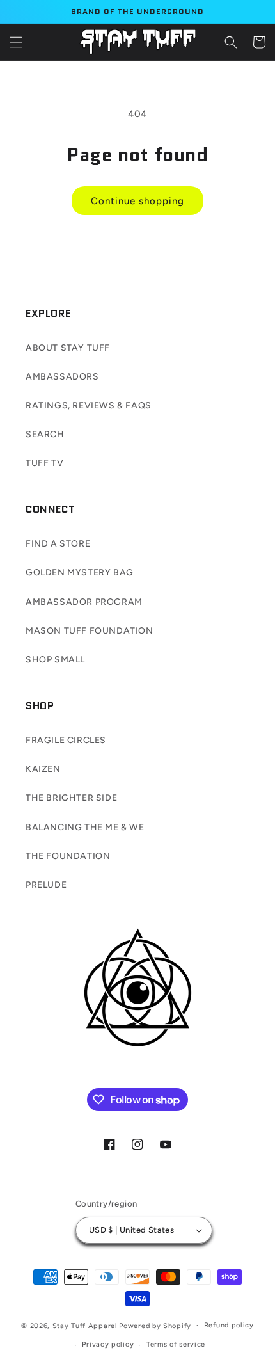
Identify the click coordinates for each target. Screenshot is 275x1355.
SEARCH (45, 434)
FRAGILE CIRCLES (66, 740)
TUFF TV (44, 463)
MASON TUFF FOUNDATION (89, 630)
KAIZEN (43, 769)
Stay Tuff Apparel (85, 1325)
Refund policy (229, 1325)
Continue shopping (137, 201)
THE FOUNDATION (68, 856)
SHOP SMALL (55, 659)
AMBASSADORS (62, 376)
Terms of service (175, 1344)
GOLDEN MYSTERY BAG (80, 572)
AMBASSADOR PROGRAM (84, 602)
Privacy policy (108, 1344)
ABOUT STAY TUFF (68, 347)
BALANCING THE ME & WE (85, 827)
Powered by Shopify (155, 1325)
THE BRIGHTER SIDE (71, 797)
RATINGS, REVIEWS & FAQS (89, 405)
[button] (16, 42)
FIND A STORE (58, 543)
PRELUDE (46, 884)
